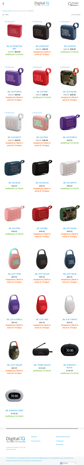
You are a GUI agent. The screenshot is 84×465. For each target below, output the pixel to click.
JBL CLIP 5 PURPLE (14, 319)
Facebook (59, 444)
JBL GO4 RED (42, 92)
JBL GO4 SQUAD (70, 92)
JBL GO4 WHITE (14, 137)
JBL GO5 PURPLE (69, 137)
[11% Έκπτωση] (42, 31)
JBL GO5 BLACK (42, 183)
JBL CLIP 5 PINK (14, 274)
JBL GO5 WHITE (69, 183)
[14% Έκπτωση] (14, 31)
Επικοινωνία (35, 441)
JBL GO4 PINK (42, 137)
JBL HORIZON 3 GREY (14, 410)
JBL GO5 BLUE (14, 183)
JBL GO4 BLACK (42, 46)
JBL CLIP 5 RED (42, 319)
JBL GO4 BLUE (70, 46)
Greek (65, 463)
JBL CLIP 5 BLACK (42, 274)
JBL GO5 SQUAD (70, 228)
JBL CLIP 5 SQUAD (14, 365)
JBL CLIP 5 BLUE (69, 274)
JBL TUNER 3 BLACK (42, 365)
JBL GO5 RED (42, 228)
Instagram (60, 441)
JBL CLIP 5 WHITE (69, 319)
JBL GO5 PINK (14, 228)
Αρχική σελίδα (7, 11)
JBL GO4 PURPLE (14, 92)
